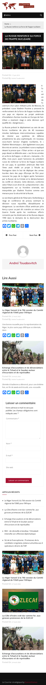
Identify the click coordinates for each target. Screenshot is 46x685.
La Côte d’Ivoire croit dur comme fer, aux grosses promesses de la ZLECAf (21, 511)
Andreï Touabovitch (18, 78)
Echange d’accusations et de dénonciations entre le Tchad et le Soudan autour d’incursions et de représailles (22, 370)
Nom (9, 443)
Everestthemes (31, 682)
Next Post (33, 235)
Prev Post (12, 235)
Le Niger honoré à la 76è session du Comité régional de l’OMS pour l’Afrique (22, 311)
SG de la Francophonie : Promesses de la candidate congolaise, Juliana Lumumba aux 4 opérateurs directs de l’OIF (23, 543)
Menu (8, 15)
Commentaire (12, 418)
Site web (9, 467)
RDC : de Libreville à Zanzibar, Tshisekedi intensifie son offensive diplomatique (21, 532)
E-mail (9, 455)
